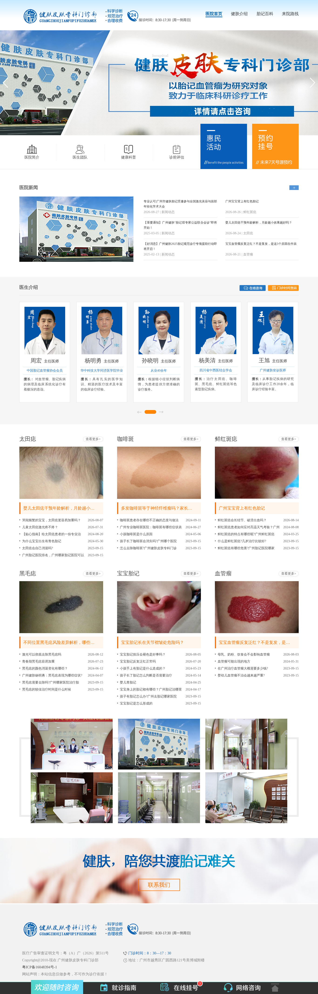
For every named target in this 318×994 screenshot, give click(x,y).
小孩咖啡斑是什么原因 (136, 534)
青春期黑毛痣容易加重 (38, 661)
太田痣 (27, 439)
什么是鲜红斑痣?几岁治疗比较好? (242, 541)
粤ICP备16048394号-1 (39, 967)
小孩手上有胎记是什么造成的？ (143, 668)
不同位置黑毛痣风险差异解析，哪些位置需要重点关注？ (75, 642)
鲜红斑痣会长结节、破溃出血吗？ (242, 520)
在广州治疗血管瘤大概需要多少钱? (243, 668)
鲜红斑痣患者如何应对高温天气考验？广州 (249, 527)
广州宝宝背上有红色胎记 (242, 201)
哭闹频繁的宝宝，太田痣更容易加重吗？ (51, 520)
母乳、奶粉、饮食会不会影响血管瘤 (244, 654)
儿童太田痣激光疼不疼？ (40, 527)
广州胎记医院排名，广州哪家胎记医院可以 (53, 555)
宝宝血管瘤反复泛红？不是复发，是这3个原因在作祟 (261, 243)
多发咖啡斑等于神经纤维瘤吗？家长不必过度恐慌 (167, 508)
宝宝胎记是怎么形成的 (136, 703)
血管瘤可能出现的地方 (234, 661)
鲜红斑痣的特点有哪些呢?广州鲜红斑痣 (246, 534)
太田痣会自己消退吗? (37, 548)
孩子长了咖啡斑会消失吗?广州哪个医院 (148, 541)
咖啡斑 (125, 439)
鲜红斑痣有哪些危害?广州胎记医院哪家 (246, 548)
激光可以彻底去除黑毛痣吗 (41, 654)
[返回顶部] (275, 988)
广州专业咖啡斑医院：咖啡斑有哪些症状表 (151, 527)
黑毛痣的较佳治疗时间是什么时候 (46, 689)
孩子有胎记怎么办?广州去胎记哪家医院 (148, 696)
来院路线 (290, 13)
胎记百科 (265, 13)
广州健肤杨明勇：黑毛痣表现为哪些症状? (52, 675)
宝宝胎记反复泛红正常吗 (138, 661)
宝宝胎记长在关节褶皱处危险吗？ (152, 642)
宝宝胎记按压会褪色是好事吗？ (143, 654)
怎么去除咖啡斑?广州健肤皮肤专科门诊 (148, 548)
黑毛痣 (27, 573)
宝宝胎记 (128, 573)
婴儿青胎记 (128, 682)
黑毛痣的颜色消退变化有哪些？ (45, 668)
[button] (312, 83)
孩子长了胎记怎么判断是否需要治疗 (146, 675)
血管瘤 (223, 573)
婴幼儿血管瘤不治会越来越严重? (241, 675)
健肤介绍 (239, 13)
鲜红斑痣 (226, 439)
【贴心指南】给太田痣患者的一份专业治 (51, 534)
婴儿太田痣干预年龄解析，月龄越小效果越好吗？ (258, 222)
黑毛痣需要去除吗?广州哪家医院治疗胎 (50, 682)
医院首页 (214, 13)
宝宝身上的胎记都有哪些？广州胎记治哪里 (151, 689)
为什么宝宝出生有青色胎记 (41, 541)
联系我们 (159, 885)
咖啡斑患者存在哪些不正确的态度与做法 (149, 520)
